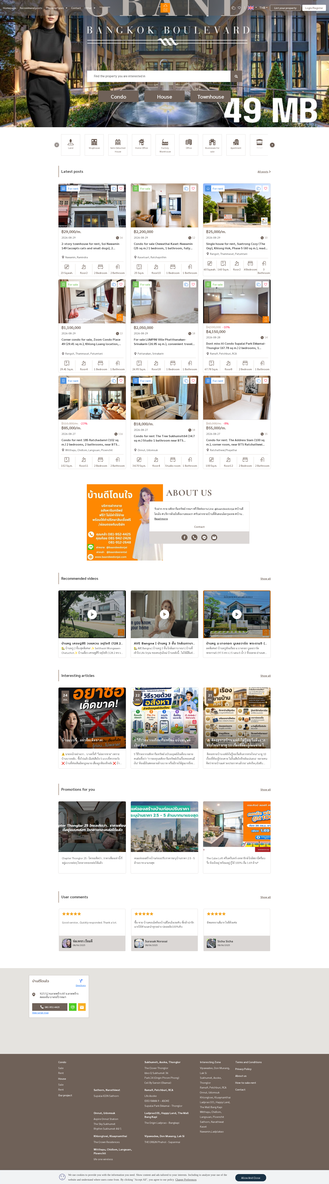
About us (241, 1075)
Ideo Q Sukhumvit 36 (156, 1073)
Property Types (55, 8)
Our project (65, 1095)
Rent (61, 1073)
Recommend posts (31, 8)
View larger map (40, 1012)
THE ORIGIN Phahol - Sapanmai (162, 1142)
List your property (285, 8)
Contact (76, 8)
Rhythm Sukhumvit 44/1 (107, 1128)
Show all (265, 578)
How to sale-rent (245, 1082)
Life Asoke (151, 1095)
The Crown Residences (107, 1142)
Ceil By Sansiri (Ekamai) (158, 1082)
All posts (263, 171)
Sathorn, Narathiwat (107, 1090)
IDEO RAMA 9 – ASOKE (157, 1100)
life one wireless (103, 1159)
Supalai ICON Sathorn (106, 1095)
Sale (61, 1068)
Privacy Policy (243, 1069)
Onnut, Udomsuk (104, 1113)
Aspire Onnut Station (106, 1118)
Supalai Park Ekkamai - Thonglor (163, 1105)
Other (88, 8)
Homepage (9, 8)
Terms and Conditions (248, 1062)
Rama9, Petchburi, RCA (159, 1090)
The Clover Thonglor (156, 1068)
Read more (161, 518)
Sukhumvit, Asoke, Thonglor (162, 1062)
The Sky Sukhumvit (104, 1123)
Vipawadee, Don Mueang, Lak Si (164, 1136)
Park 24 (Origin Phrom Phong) (162, 1077)
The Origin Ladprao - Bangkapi (162, 1122)
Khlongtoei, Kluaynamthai (110, 1136)
